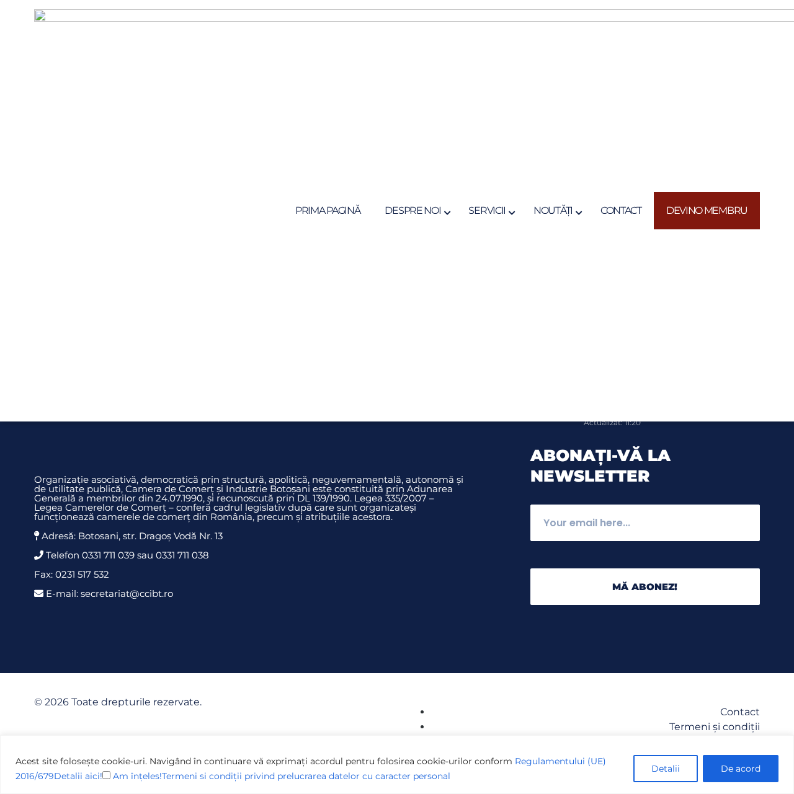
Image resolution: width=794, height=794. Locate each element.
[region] (397, 764)
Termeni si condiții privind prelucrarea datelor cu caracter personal (306, 776)
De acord (741, 768)
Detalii (665, 768)
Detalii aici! (78, 776)
